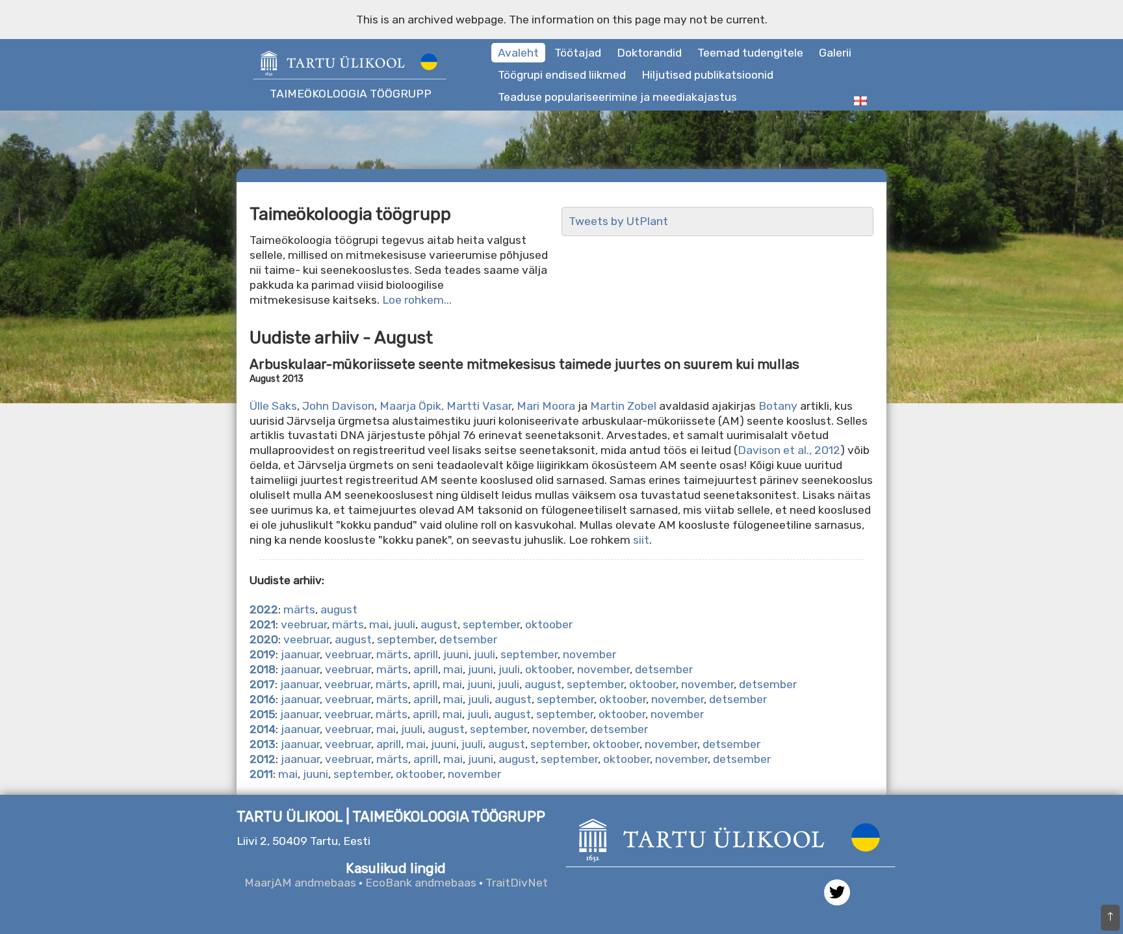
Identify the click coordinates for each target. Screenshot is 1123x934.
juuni (456, 654)
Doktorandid (649, 52)
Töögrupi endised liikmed (562, 74)
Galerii (835, 52)
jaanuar (300, 654)
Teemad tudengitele (750, 52)
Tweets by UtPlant (618, 221)
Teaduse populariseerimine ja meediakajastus (617, 96)
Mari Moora (544, 405)
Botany (777, 405)
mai (379, 624)
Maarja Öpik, (412, 405)
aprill (425, 654)
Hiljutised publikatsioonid (707, 74)
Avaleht (518, 52)
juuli (404, 624)
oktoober (549, 624)
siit (641, 539)
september (491, 624)
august (338, 609)
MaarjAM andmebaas (300, 882)
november (589, 654)
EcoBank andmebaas (420, 882)
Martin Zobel (623, 405)
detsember (468, 639)
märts (299, 609)
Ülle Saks (273, 405)
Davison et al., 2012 (789, 450)
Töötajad (577, 52)
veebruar (304, 624)
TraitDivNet (516, 882)
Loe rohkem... (417, 299)
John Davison (338, 405)
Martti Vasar (478, 405)
